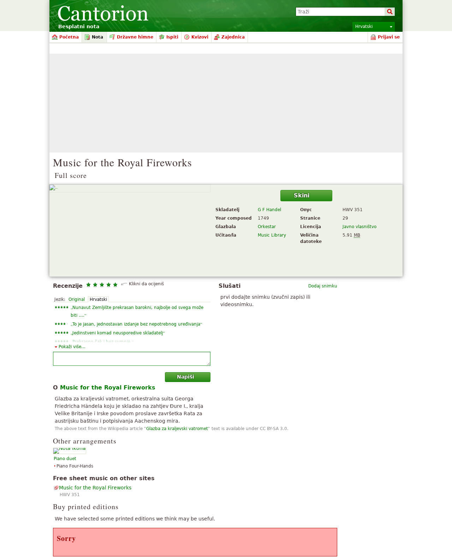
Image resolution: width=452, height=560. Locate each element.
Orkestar (267, 226)
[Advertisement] (226, 103)
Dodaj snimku (322, 286)
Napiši (185, 377)
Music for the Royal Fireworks (95, 487)
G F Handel (269, 209)
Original (77, 299)
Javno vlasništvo (359, 226)
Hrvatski (98, 299)
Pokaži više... (72, 346)
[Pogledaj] (129, 188)
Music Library (272, 235)
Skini (301, 195)
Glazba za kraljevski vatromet (177, 428)
